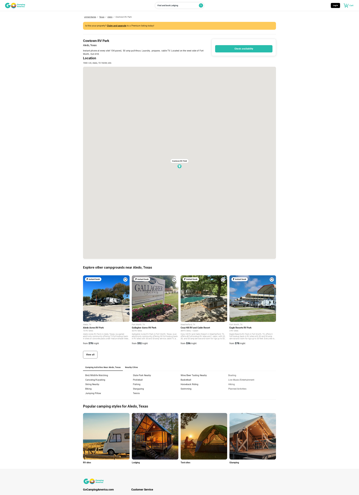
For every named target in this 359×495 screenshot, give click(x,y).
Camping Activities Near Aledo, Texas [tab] (103, 367)
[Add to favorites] (125, 279)
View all (90, 354)
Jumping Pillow (93, 393)
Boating (232, 375)
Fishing (136, 384)
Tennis (136, 393)
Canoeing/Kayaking (95, 380)
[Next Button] (126, 298)
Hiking (231, 384)
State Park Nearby (142, 375)
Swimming (186, 388)
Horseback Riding (189, 384)
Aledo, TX (87, 325)
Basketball (186, 380)
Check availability (243, 48)
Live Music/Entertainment (241, 380)
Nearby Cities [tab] (131, 367)
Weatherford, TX (188, 325)
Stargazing (138, 388)
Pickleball (138, 380)
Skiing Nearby (92, 384)
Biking (88, 388)
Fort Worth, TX (138, 325)
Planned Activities (237, 388)
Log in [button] (335, 5)
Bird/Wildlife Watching (96, 375)
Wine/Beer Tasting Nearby (194, 375)
